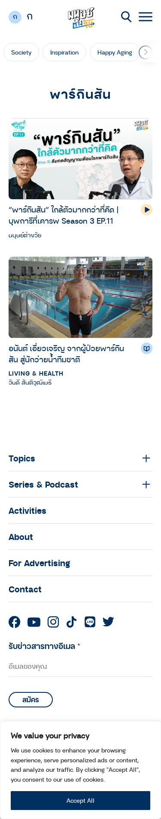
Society (21, 52)
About (21, 536)
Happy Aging (114, 52)
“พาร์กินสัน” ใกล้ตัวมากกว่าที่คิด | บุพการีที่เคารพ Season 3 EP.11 (64, 215)
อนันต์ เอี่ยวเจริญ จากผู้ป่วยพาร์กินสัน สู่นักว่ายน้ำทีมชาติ (66, 354)
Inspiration (64, 52)
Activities (27, 510)
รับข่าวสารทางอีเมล (44, 646)
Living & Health (36, 373)
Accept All (80, 800)
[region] (80, 770)
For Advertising (39, 562)
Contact (25, 588)
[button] (145, 52)
